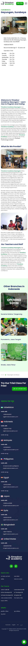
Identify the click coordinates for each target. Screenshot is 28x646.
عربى (21, 625)
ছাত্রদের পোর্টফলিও (4, 600)
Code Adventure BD (19, 589)
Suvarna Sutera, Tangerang (11, 314)
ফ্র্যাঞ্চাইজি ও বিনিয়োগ (4, 611)
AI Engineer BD (17, 595)
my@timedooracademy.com (11, 449)
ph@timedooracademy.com (10, 468)
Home (2, 375)
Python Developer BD (6, 592)
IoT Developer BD (18, 592)
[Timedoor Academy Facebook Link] (16, 566)
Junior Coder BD (5, 589)
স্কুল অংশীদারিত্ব (17, 611)
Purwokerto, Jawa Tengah (11, 339)
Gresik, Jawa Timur (8, 365)
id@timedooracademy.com (10, 431)
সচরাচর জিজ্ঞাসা (16, 576)
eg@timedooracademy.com (10, 416)
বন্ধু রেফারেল (3, 614)
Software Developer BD (7, 595)
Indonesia (7, 625)
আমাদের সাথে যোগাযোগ (18, 579)
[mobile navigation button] (26, 3)
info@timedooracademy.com (11, 505)
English (13, 625)
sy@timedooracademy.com (10, 520)
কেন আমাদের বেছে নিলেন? (5, 576)
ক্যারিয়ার (2, 579)
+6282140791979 (8, 45)
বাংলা (18, 625)
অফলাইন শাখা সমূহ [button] (5, 435)
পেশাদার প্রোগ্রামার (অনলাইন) (6, 598)
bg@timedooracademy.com (10, 534)
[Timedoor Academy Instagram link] (11, 566)
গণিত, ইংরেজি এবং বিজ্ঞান (18, 598)
